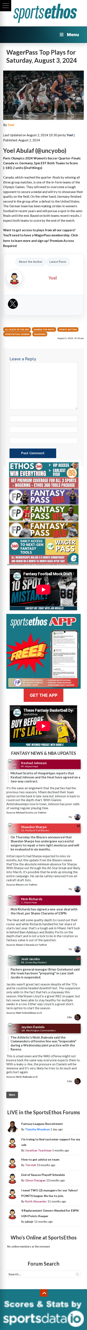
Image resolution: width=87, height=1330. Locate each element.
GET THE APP (43, 695)
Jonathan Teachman (38, 1150)
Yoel (11, 125)
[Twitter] (13, 305)
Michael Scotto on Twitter (31, 812)
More (12, 1094)
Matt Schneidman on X (29, 1012)
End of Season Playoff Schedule (43, 1175)
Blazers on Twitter (26, 884)
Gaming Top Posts (44, 329)
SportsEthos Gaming (17, 334)
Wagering (40, 334)
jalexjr (29, 1221)
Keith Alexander (36, 1201)
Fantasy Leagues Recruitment (42, 1124)
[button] (5, 5)
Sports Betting (68, 329)
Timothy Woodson (37, 1129)
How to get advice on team (40, 1159)
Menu (73, 34)
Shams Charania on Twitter (31, 944)
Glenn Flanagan (35, 1180)
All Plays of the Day (17, 329)
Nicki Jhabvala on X (27, 1076)
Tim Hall (30, 1165)
